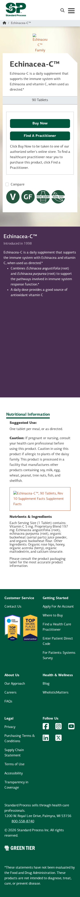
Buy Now (40, 123)
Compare (17, 184)
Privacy (9, 727)
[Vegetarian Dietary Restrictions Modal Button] (13, 196)
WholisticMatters (55, 692)
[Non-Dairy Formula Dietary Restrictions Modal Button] (43, 196)
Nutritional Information (28, 415)
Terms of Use (14, 764)
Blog (46, 684)
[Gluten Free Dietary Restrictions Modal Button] (28, 196)
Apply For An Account (58, 606)
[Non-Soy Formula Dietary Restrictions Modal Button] (58, 196)
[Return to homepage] (14, 11)
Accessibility (13, 773)
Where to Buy (53, 615)
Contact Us (12, 606)
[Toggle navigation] (71, 11)
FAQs (8, 701)
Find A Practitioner (40, 136)
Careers (10, 692)
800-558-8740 (23, 821)
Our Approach (14, 684)
